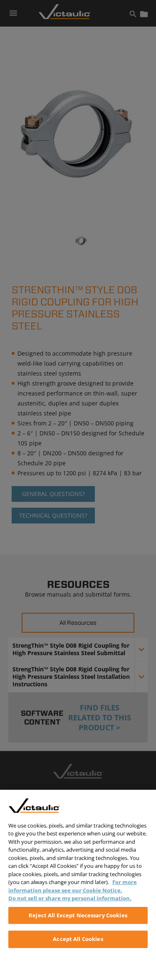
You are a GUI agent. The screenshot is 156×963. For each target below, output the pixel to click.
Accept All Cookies (78, 939)
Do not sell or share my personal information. (69, 898)
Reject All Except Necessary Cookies (78, 915)
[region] (78, 876)
